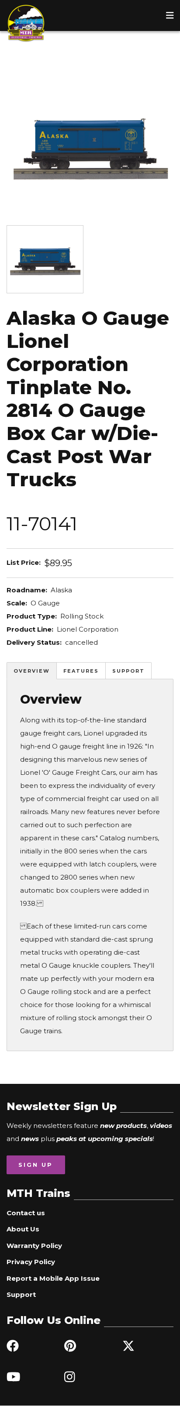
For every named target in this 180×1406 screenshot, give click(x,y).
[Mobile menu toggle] (170, 15)
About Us (23, 1229)
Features (81, 671)
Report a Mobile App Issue (53, 1278)
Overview (32, 671)
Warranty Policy (34, 1245)
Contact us (26, 1213)
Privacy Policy (31, 1262)
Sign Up (35, 1164)
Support (128, 671)
